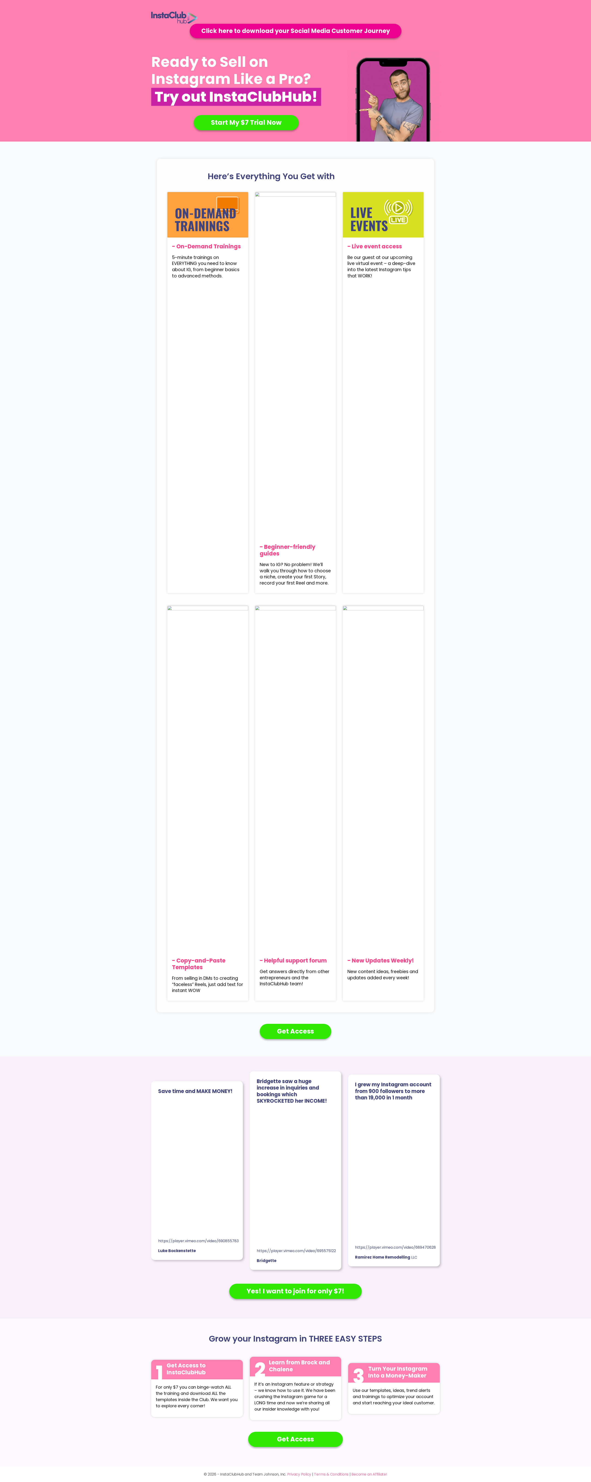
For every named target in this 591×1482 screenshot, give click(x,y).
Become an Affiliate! (369, 1474)
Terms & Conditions (331, 1474)
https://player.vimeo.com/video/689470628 (395, 1247)
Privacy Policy (299, 1474)
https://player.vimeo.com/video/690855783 (198, 1241)
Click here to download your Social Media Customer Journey (295, 31)
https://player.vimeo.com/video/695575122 (296, 1250)
